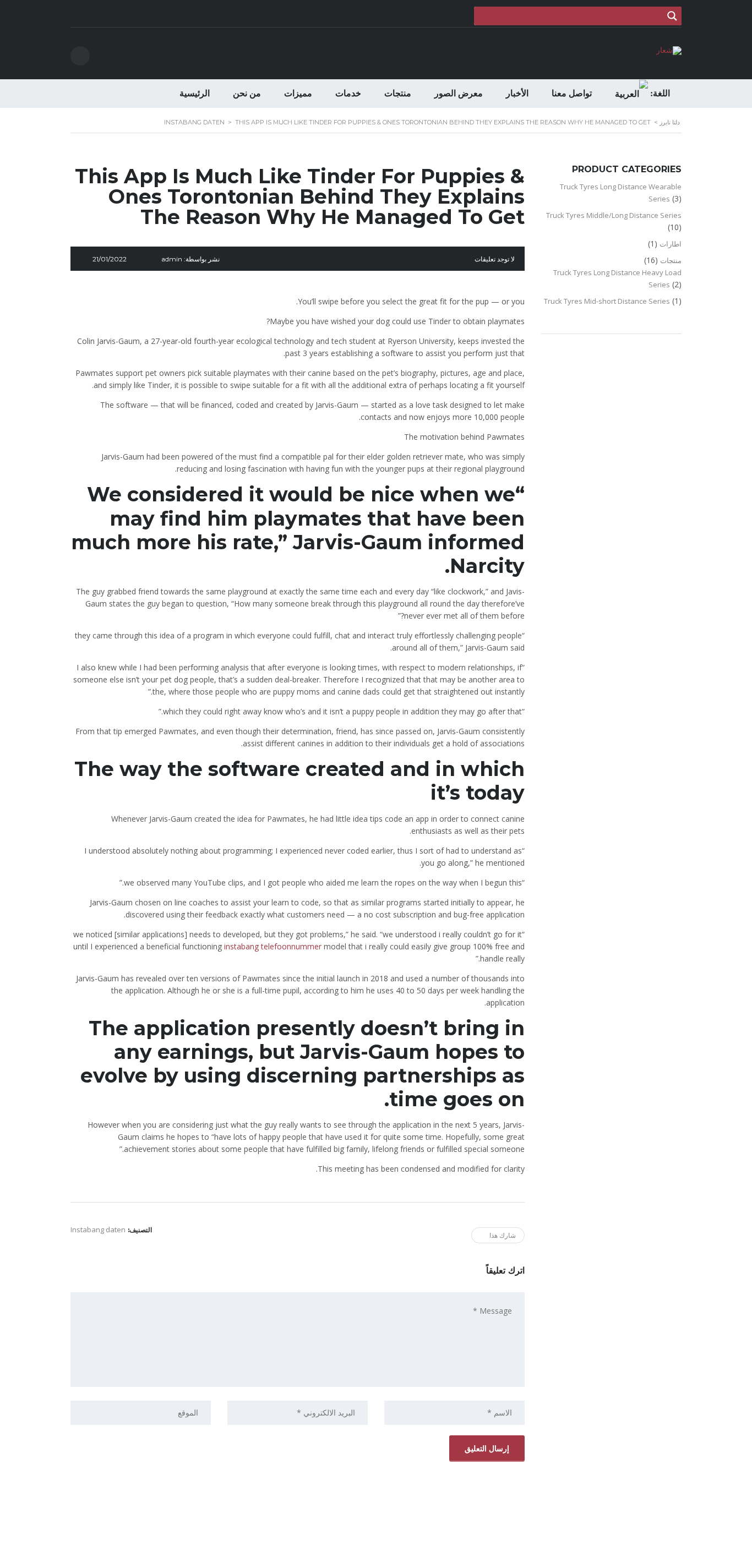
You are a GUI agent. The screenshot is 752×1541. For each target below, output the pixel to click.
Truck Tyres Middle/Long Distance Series (614, 215)
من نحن (247, 93)
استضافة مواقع (373, 1529)
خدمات (348, 93)
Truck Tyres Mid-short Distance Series (607, 301)
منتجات (397, 93)
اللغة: (659, 93)
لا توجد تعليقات (495, 259)
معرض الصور (458, 93)
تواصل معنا (572, 93)
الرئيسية (194, 93)
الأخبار (517, 93)
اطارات (671, 244)
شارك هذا (502, 1235)
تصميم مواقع (406, 1529)
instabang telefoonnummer (272, 946)
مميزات (298, 93)
